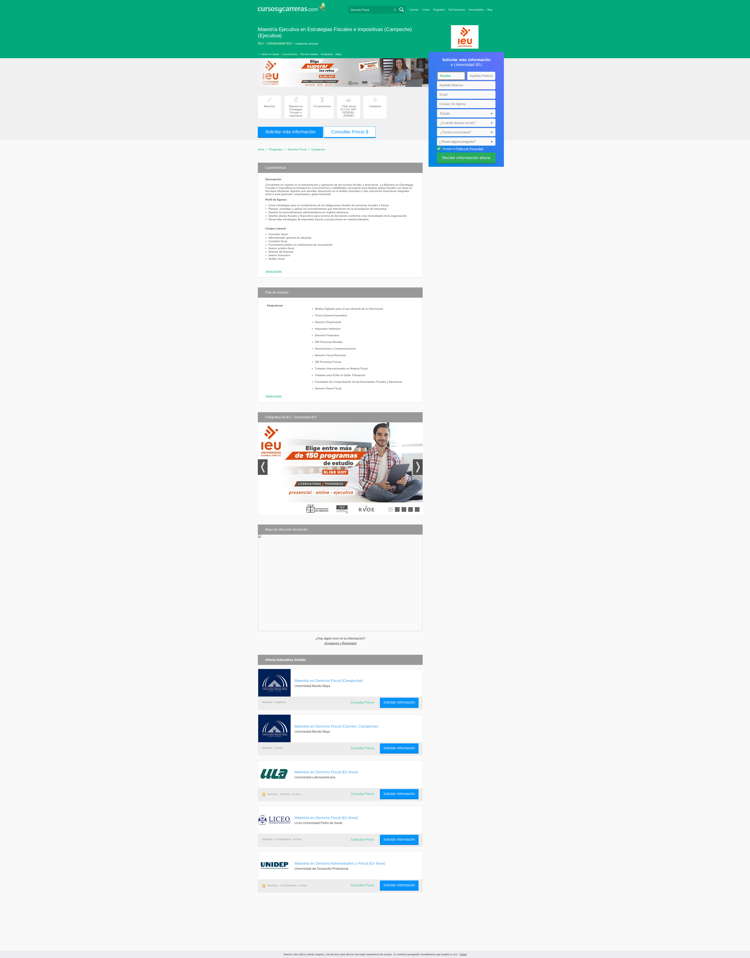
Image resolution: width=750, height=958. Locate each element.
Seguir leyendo (273, 271)
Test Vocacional (456, 10)
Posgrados (439, 10)
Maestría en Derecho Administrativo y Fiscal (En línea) (340, 863)
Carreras (414, 10)
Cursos (426, 10)
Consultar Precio (362, 702)
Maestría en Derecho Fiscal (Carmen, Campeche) (336, 726)
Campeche (318, 149)
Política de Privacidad (469, 148)
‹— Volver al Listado (268, 54)
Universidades (476, 10)
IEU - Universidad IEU (275, 43)
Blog (489, 10)
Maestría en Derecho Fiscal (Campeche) (329, 680)
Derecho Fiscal (297, 149)
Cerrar (463, 954)
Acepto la (463, 148)
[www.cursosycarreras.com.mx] (292, 9)
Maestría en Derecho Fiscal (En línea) (326, 772)
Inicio (261, 149)
